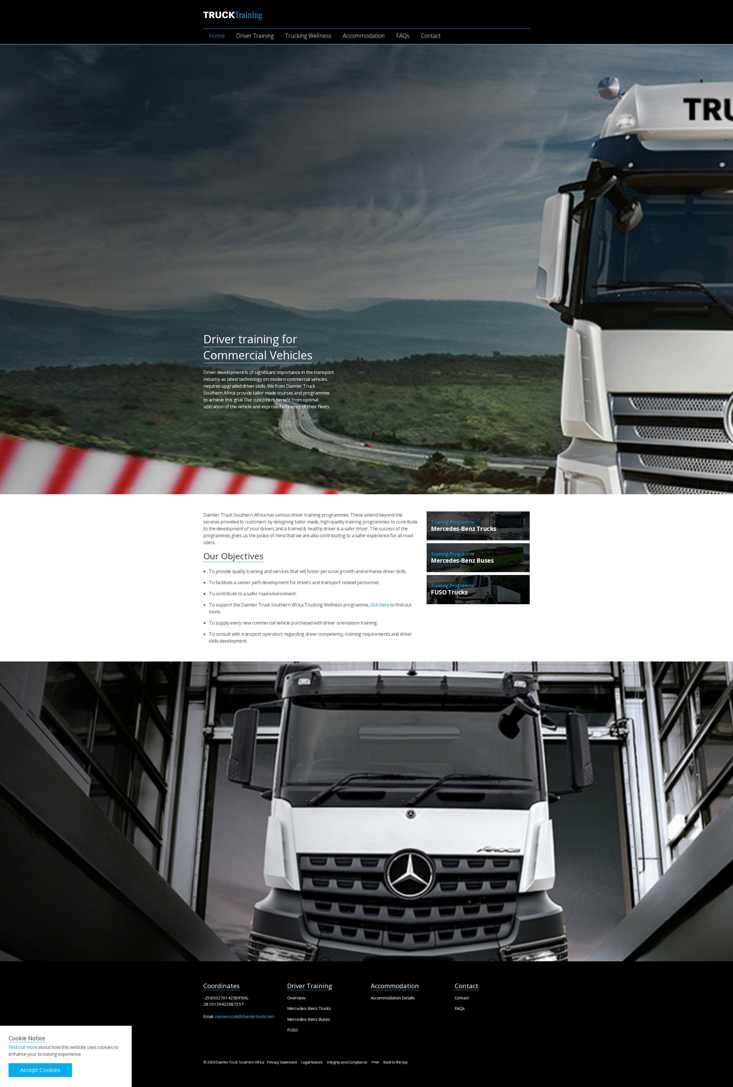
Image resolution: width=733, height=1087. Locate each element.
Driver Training (255, 36)
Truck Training (232, 15)
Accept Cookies (40, 1070)
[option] (366, 370)
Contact (431, 36)
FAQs (402, 36)
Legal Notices (312, 1062)
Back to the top (395, 1062)
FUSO (292, 1030)
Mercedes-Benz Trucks (309, 1008)
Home (217, 36)
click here (379, 605)
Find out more (23, 1047)
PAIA (375, 1062)
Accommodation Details (393, 998)
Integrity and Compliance (347, 1062)
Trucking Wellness (308, 36)
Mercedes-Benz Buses (308, 1019)
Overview (296, 998)
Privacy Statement (282, 1062)
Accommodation (364, 36)
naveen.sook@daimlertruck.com (244, 1016)
